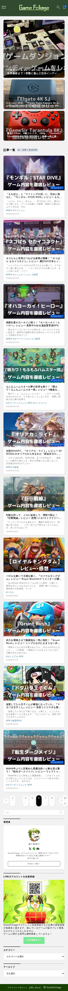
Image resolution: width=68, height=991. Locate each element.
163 (65, 801)
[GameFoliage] (34, 8)
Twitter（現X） (34, 864)
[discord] (37, 848)
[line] (34, 848)
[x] (30, 848)
